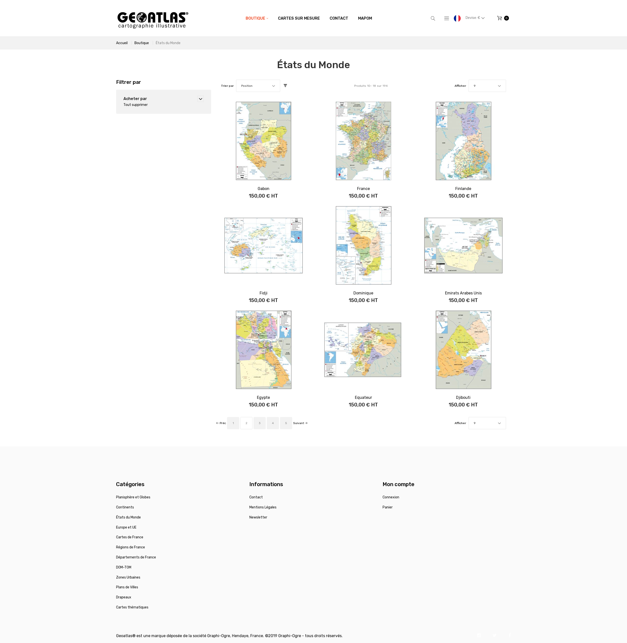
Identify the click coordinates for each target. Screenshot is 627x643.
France (363, 188)
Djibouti (463, 397)
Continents (125, 507)
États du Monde (128, 517)
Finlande (463, 188)
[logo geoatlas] (153, 18)
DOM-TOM (123, 567)
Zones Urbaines (128, 577)
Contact (256, 497)
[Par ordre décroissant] (285, 86)
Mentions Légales (263, 507)
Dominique (363, 293)
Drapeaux (123, 597)
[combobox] (258, 86)
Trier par (227, 86)
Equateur (363, 397)
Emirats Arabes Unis (463, 293)
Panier (388, 507)
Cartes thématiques (132, 607)
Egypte (263, 397)
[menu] (308, 18)
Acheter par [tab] (135, 98)
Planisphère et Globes (133, 497)
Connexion (391, 497)
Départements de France (136, 557)
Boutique (141, 43)
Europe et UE (126, 527)
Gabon (263, 188)
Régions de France (130, 547)
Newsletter (258, 517)
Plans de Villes (127, 587)
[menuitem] (257, 18)
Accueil (122, 43)
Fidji (263, 293)
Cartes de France (129, 537)
